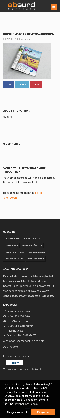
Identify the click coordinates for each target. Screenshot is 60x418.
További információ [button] (26, 404)
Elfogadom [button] (43, 412)
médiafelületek (32, 239)
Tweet (22, 84)
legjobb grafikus (14, 259)
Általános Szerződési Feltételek (23, 341)
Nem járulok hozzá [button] (17, 412)
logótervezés (12, 239)
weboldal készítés (32, 245)
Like (8, 84)
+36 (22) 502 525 (18, 311)
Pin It (36, 84)
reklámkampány (36, 259)
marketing (10, 252)
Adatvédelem (11, 346)
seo (22, 252)
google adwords (37, 252)
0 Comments (23, 39)
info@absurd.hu (17, 321)
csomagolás (11, 245)
